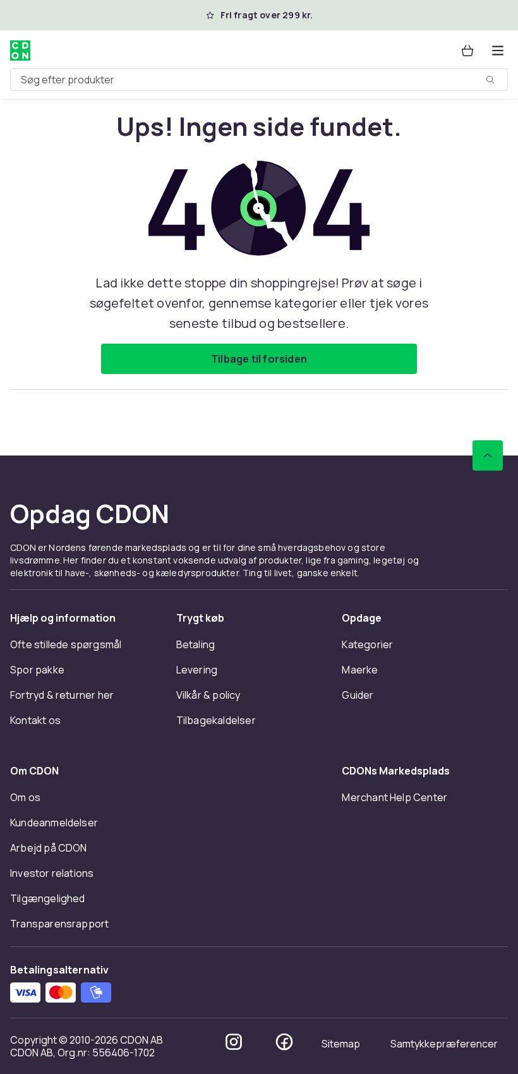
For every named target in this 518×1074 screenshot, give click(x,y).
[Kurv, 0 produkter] (467, 50)
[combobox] (259, 79)
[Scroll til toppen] (488, 455)
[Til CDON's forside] (20, 50)
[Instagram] (234, 1041)
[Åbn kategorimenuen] (498, 50)
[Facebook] (284, 1041)
